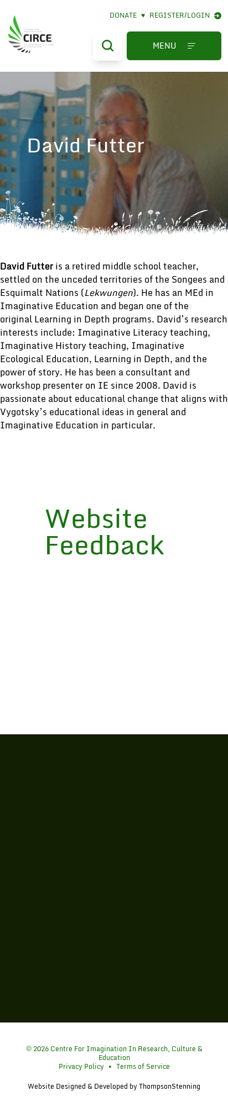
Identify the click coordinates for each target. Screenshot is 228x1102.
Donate (127, 15)
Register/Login (179, 15)
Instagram (116, 1033)
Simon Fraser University (114, 917)
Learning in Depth (72, 319)
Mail (133, 1033)
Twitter (99, 1033)
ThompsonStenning (169, 1086)
